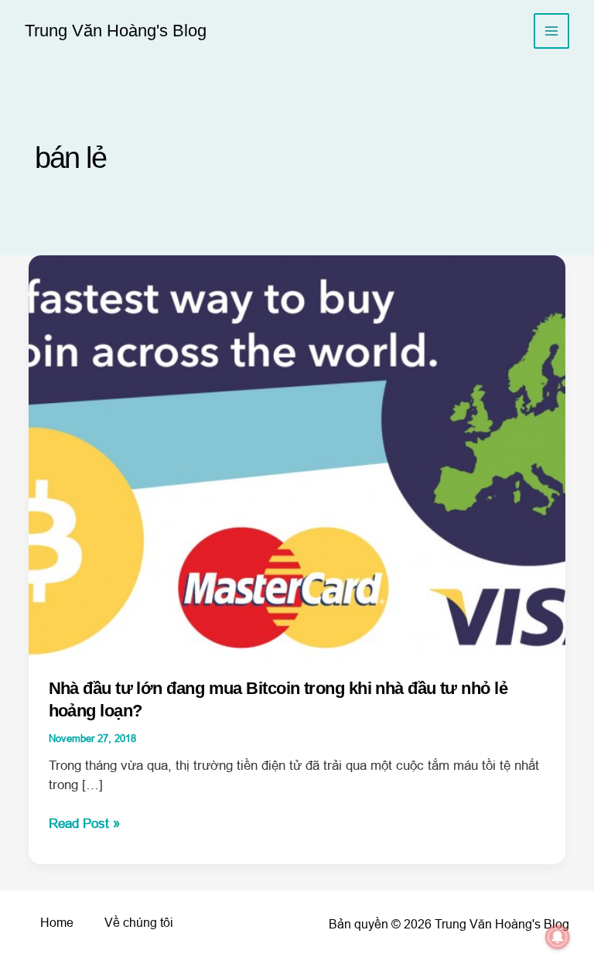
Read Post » (84, 824)
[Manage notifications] (557, 937)
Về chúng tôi (138, 922)
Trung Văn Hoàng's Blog (116, 30)
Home (56, 922)
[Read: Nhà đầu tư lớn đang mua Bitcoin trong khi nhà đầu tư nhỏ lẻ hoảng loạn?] (297, 456)
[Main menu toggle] (552, 31)
